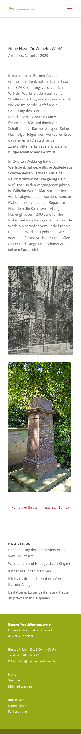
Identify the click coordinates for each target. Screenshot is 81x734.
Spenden (14, 680)
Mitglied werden (20, 686)
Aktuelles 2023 (36, 55)
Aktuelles (15, 55)
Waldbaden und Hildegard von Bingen (39, 563)
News (12, 674)
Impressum (16, 699)
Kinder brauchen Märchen (29, 571)
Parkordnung (17, 711)
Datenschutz (17, 706)
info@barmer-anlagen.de (37, 661)
